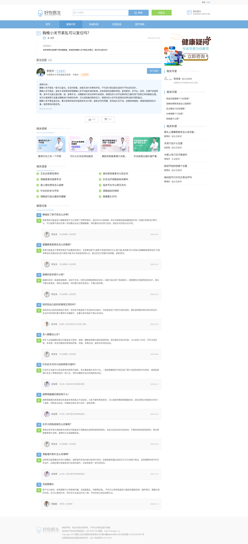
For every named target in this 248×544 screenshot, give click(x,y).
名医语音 (116, 24)
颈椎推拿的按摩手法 (50, 179)
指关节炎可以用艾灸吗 (114, 185)
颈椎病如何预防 (111, 191)
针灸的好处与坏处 (49, 191)
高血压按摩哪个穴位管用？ (178, 99)
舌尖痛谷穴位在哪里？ (176, 109)
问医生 (161, 13)
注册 (208, 2)
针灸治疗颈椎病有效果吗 (115, 179)
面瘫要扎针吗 (110, 196)
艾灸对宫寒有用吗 (49, 173)
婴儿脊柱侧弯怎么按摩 (51, 185)
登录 (203, 2)
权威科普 (93, 24)
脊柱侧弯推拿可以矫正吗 (115, 173)
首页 (48, 24)
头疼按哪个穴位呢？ (175, 114)
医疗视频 (139, 24)
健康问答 (70, 24)
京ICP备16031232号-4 (109, 535)
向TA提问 (154, 71)
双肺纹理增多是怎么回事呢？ (179, 104)
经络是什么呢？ (173, 119)
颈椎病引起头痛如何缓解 (53, 196)
